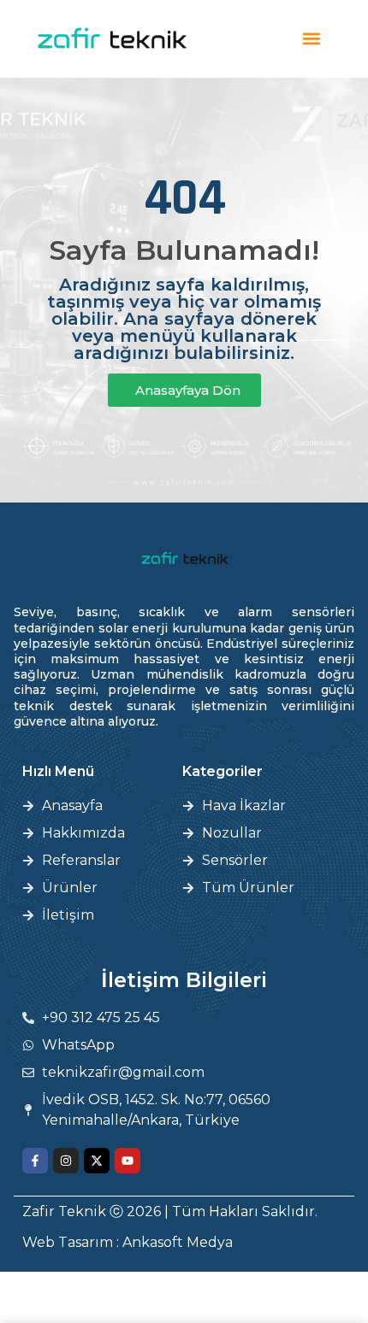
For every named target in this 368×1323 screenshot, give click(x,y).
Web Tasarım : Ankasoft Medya (127, 1242)
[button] (312, 39)
